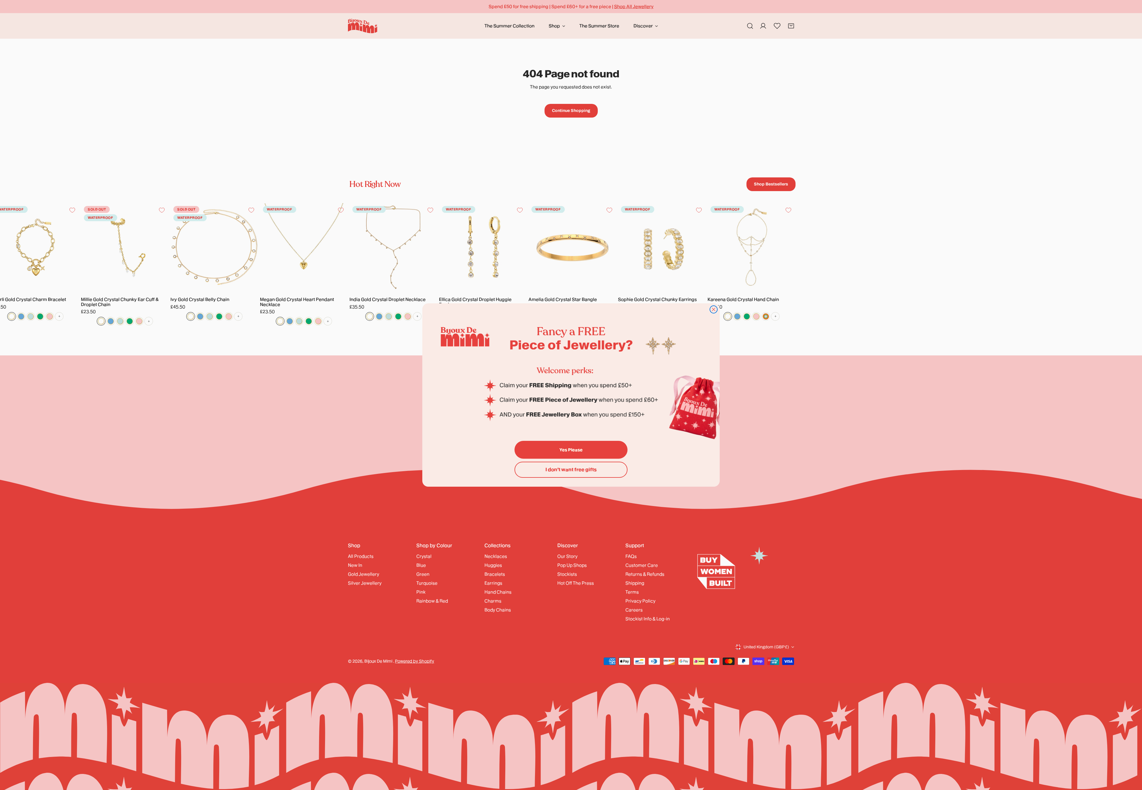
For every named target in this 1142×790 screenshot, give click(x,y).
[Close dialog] (713, 309)
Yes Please (571, 449)
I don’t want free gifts (571, 469)
